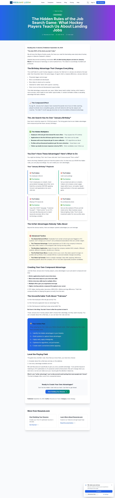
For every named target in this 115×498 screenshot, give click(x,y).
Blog (65, 2)
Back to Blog (58, 11)
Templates (50, 2)
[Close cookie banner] (111, 485)
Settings (106, 494)
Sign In (93, 2)
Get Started (101, 2)
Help (78, 2)
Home (42, 2)
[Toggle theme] (88, 2)
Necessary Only (91, 494)
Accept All (98, 491)
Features (58, 2)
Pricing (72, 2)
